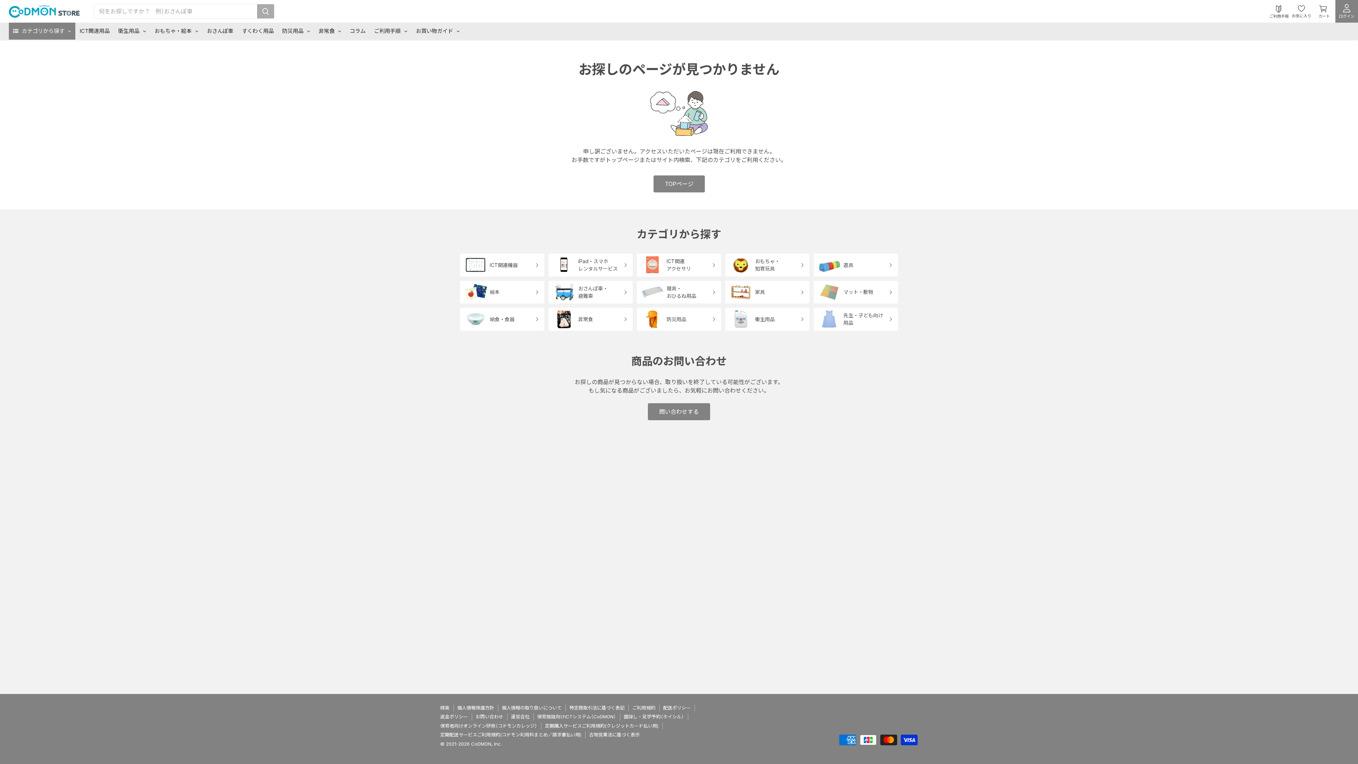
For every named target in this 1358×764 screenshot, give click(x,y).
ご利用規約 (643, 708)
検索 (444, 708)
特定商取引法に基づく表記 (597, 708)
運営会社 (520, 716)
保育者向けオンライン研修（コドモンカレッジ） (488, 726)
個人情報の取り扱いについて (532, 708)
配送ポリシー (677, 708)
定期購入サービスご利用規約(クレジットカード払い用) (601, 726)
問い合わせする (679, 411)
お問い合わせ (489, 716)
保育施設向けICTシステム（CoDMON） (576, 716)
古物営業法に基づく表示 (614, 734)
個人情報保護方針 (475, 708)
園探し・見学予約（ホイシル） (654, 716)
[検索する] (265, 11)
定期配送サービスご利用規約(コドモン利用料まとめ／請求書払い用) (510, 734)
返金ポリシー (454, 716)
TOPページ (679, 183)
